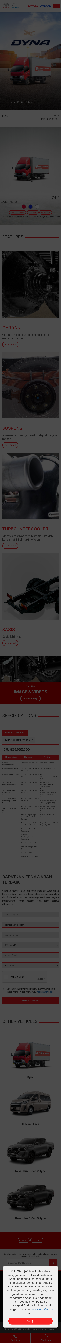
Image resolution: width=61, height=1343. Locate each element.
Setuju (30, 1321)
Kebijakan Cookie (42, 1309)
